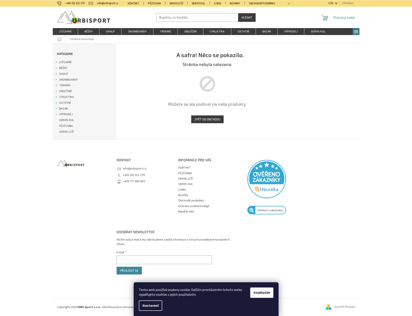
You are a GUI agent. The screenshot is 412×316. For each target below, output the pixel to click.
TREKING (65, 85)
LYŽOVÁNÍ (65, 62)
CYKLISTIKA (66, 97)
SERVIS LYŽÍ (176, 3)
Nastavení (151, 305)
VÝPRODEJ (66, 114)
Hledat (247, 17)
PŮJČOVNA (154, 3)
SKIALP (63, 74)
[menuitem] (65, 31)
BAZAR (63, 109)
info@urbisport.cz (134, 168)
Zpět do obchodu (207, 119)
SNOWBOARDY (68, 80)
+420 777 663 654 (134, 181)
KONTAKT (133, 3)
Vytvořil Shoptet (344, 307)
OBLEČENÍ (65, 91)
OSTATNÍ (65, 103)
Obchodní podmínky (262, 3)
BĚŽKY (63, 68)
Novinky (235, 3)
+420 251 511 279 (134, 175)
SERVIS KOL (198, 3)
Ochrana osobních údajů (193, 206)
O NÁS (217, 3)
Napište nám (186, 211)
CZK (331, 3)
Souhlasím (261, 292)
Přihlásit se (129, 270)
